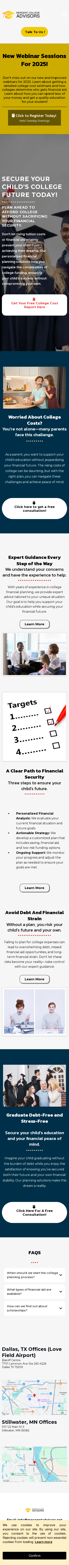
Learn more (43, 1542)
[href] (34, 1397)
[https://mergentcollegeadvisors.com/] (21, 15)
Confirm (34, 1556)
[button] (65, 15)
